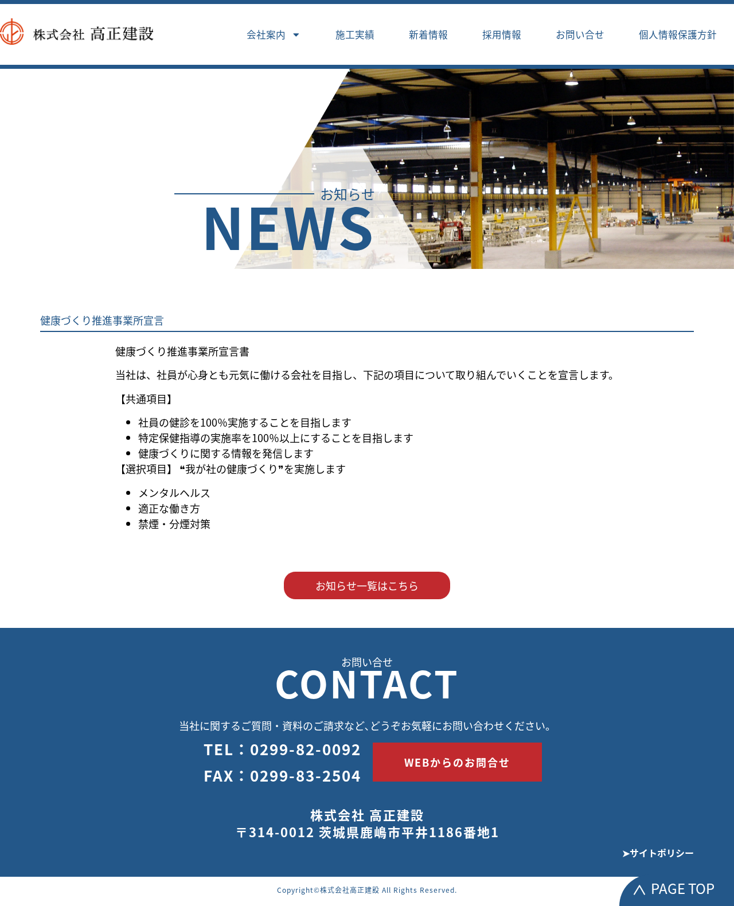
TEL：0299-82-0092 (282, 748)
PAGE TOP (683, 888)
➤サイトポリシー (658, 853)
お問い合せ (580, 34)
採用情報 (501, 34)
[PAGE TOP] (639, 890)
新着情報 (428, 34)
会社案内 (266, 34)
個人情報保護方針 (678, 34)
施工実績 (354, 34)
